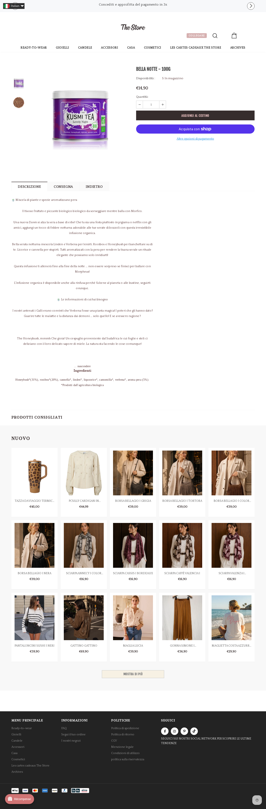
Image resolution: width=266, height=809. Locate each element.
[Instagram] (174, 731)
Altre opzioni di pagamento (195, 138)
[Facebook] (165, 731)
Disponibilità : (145, 78)
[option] (133, 4)
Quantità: (142, 97)
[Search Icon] (215, 35)
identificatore (224, 36)
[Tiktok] (194, 731)
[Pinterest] (184, 731)
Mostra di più (133, 674)
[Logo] (133, 28)
